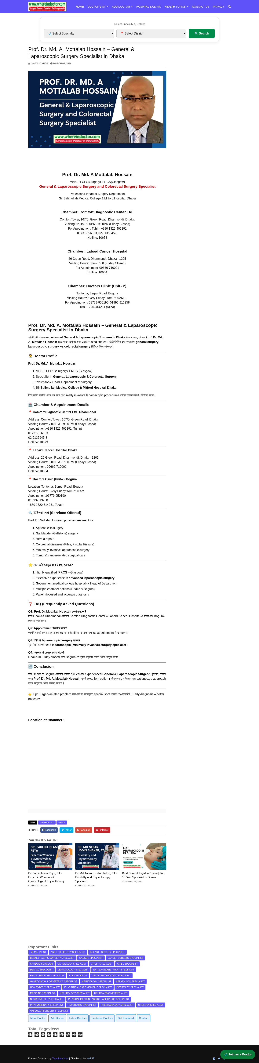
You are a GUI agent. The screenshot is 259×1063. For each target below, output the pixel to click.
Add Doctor (121, 6)
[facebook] (214, 1058)
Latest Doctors (77, 1018)
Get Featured (126, 1018)
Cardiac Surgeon (41, 964)
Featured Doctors (102, 1018)
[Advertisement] (97, 917)
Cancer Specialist (91, 958)
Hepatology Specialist (130, 981)
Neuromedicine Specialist (110, 993)
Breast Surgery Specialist (107, 952)
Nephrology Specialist (74, 993)
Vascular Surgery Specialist (49, 1011)
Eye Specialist (78, 975)
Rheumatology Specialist (117, 1005)
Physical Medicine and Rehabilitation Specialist (98, 999)
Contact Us (200, 6)
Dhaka (61, 822)
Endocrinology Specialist (47, 975)
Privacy (218, 6)
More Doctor (37, 1018)
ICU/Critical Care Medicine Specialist (88, 987)
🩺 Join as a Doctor (238, 1054)
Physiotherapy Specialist (46, 1005)
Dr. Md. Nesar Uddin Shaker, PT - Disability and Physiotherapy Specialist (96, 877)
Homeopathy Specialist (45, 987)
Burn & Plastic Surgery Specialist (52, 958)
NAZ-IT (90, 1058)
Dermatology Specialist (73, 969)
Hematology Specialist (96, 981)
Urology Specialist (150, 1005)
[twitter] (219, 1058)
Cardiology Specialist (71, 964)
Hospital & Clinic (148, 6)
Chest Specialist (101, 964)
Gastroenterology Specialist (111, 975)
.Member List (47, 822)
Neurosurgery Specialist (47, 999)
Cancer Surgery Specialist (125, 958)
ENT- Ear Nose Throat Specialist (113, 969)
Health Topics (175, 6)
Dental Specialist (41, 969)
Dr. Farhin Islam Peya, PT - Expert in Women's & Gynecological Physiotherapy (46, 877)
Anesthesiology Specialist (68, 952)
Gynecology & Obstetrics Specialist (53, 981)
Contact (143, 1018)
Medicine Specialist (42, 993)
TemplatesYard (60, 1058)
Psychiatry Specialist (82, 1005)
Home (80, 6)
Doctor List (97, 6)
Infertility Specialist (130, 987)
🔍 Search (201, 33)
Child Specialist (127, 964)
